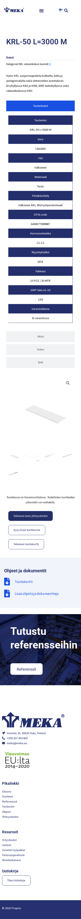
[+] (49, 64)
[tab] (40, 106)
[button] (41, 10)
